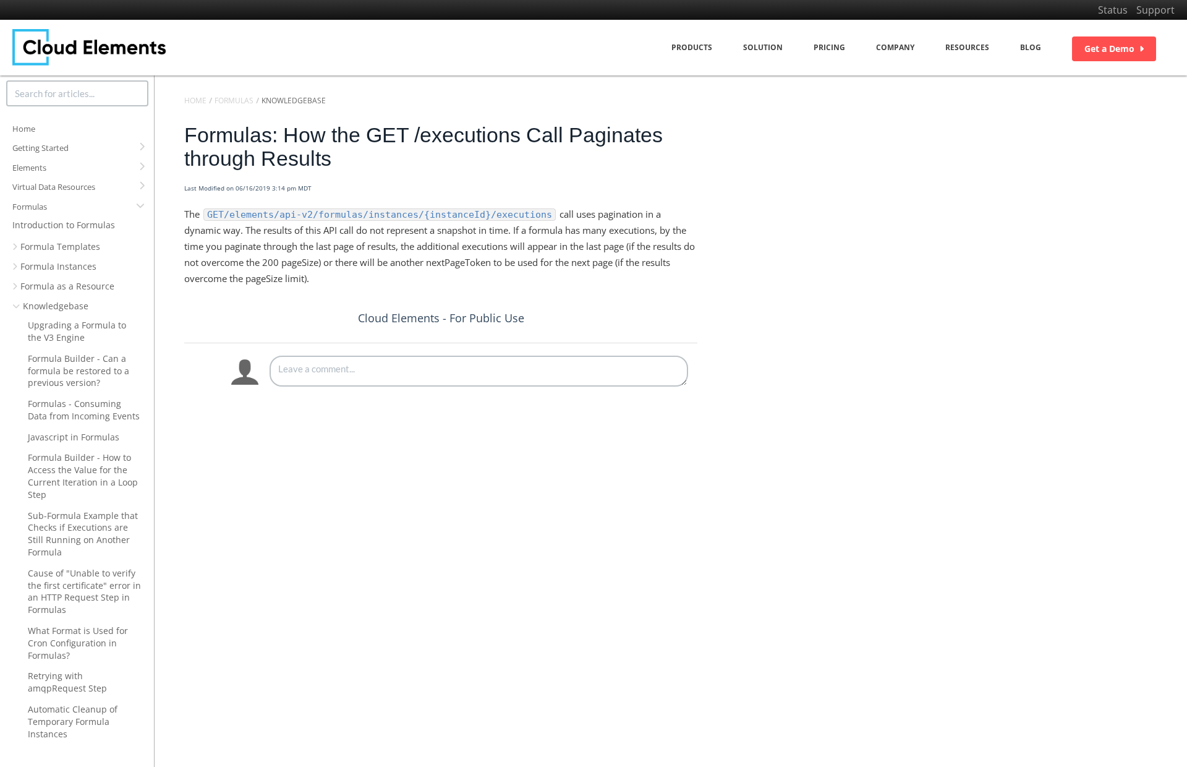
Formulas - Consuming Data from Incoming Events (84, 410)
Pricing (829, 47)
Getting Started (40, 147)
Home (23, 128)
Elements (29, 167)
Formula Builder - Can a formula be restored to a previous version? (78, 371)
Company (895, 47)
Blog (1030, 47)
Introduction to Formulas (63, 225)
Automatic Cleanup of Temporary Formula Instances (72, 721)
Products (691, 47)
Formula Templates (60, 246)
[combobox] (77, 93)
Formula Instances (58, 266)
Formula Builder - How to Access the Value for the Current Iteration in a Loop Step (83, 476)
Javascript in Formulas (73, 437)
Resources (967, 47)
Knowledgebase (55, 306)
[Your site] (89, 47)
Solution (763, 47)
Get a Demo (1109, 48)
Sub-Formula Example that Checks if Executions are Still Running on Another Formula (83, 534)
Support (1155, 10)
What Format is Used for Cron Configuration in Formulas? (78, 643)
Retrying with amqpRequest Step (67, 682)
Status (1113, 10)
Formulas (29, 206)
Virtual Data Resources (53, 186)
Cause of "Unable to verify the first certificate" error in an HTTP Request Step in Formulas (84, 591)
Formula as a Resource (67, 286)
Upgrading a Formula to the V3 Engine (77, 331)
